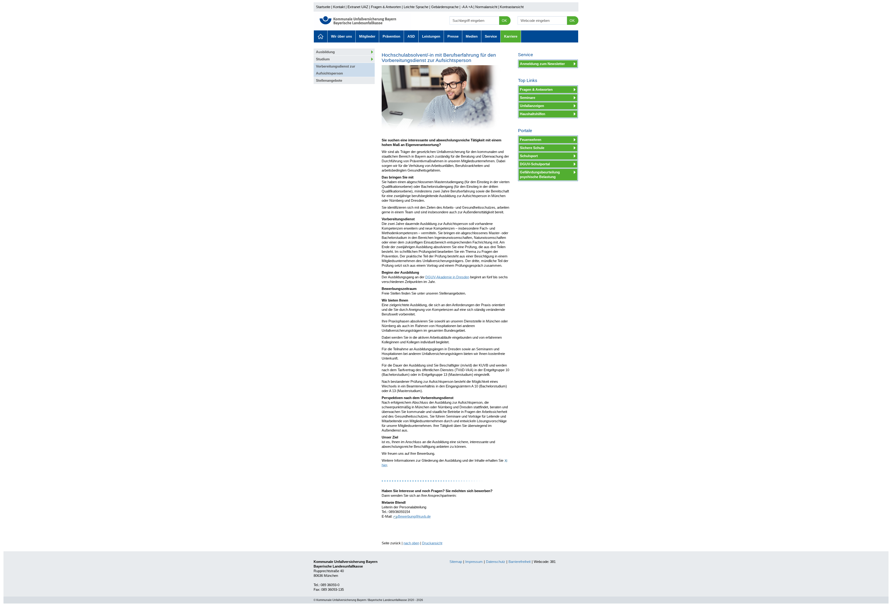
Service (491, 36)
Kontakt (339, 7)
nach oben (411, 543)
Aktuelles (321, 36)
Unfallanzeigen (532, 106)
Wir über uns (341, 36)
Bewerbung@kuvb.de (414, 516)
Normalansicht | (487, 7)
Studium (323, 59)
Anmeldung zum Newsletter (542, 64)
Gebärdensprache (445, 7)
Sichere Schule (532, 148)
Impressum (474, 562)
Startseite (323, 7)
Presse (453, 36)
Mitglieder (367, 36)
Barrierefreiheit (519, 562)
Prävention (391, 36)
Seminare (527, 98)
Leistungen (431, 36)
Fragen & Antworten (386, 7)
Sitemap (455, 562)
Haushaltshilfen (532, 114)
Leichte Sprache (416, 7)
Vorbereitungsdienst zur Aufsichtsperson (335, 69)
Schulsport (529, 156)
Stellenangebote (329, 80)
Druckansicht (432, 543)
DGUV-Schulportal (535, 164)
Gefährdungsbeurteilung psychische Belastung (540, 174)
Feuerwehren (530, 140)
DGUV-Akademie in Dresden (447, 277)
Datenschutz (495, 562)
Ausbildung (325, 52)
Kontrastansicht (512, 7)
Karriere (510, 36)
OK (504, 21)
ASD (411, 36)
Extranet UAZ (358, 7)
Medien (472, 36)
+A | (470, 7)
